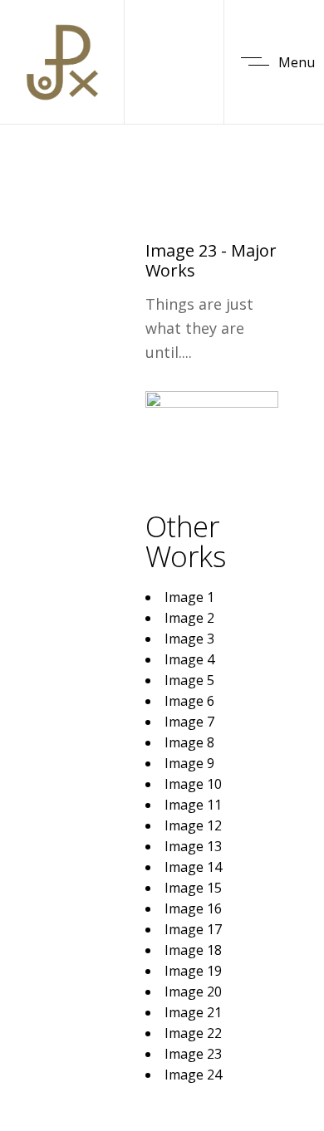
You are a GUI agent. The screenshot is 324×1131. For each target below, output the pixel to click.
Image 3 (189, 638)
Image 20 (193, 991)
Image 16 (193, 908)
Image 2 (189, 618)
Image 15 (193, 888)
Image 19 (193, 971)
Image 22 (193, 1033)
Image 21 (193, 1012)
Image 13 (193, 846)
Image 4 (189, 659)
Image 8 (189, 742)
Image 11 (193, 805)
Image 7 (189, 721)
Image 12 (193, 825)
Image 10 (193, 784)
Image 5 (189, 680)
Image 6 (189, 701)
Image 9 (189, 763)
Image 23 (193, 1054)
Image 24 (193, 1074)
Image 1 (189, 597)
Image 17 (193, 929)
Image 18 (193, 950)
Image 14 (193, 867)
